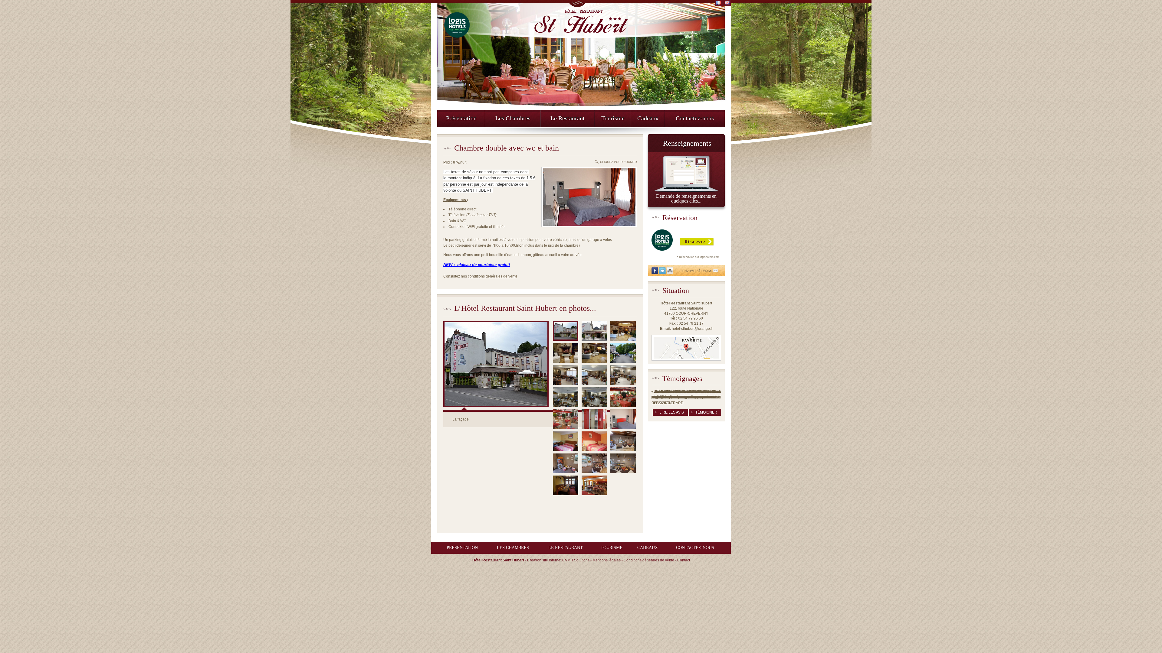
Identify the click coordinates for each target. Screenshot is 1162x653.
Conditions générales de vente (649, 560)
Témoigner (706, 412)
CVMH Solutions (575, 560)
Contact (683, 560)
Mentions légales (606, 560)
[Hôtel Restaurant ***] (581, 21)
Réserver (665, 241)
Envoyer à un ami (697, 271)
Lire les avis (671, 412)
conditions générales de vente (492, 276)
